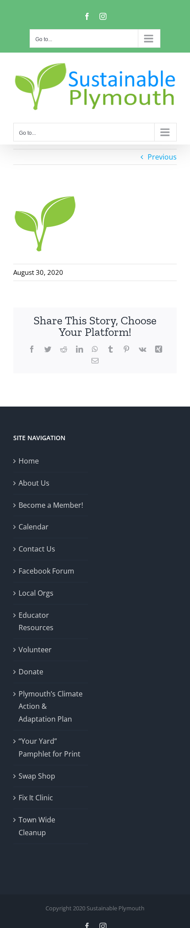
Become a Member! (51, 505)
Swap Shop (37, 776)
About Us (34, 483)
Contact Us (37, 549)
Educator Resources (36, 621)
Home (29, 461)
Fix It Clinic (36, 797)
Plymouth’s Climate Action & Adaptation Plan (51, 706)
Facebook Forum (46, 571)
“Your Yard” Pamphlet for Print (49, 747)
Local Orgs (36, 593)
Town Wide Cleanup (37, 826)
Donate (31, 672)
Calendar (34, 527)
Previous (162, 157)
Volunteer (35, 649)
